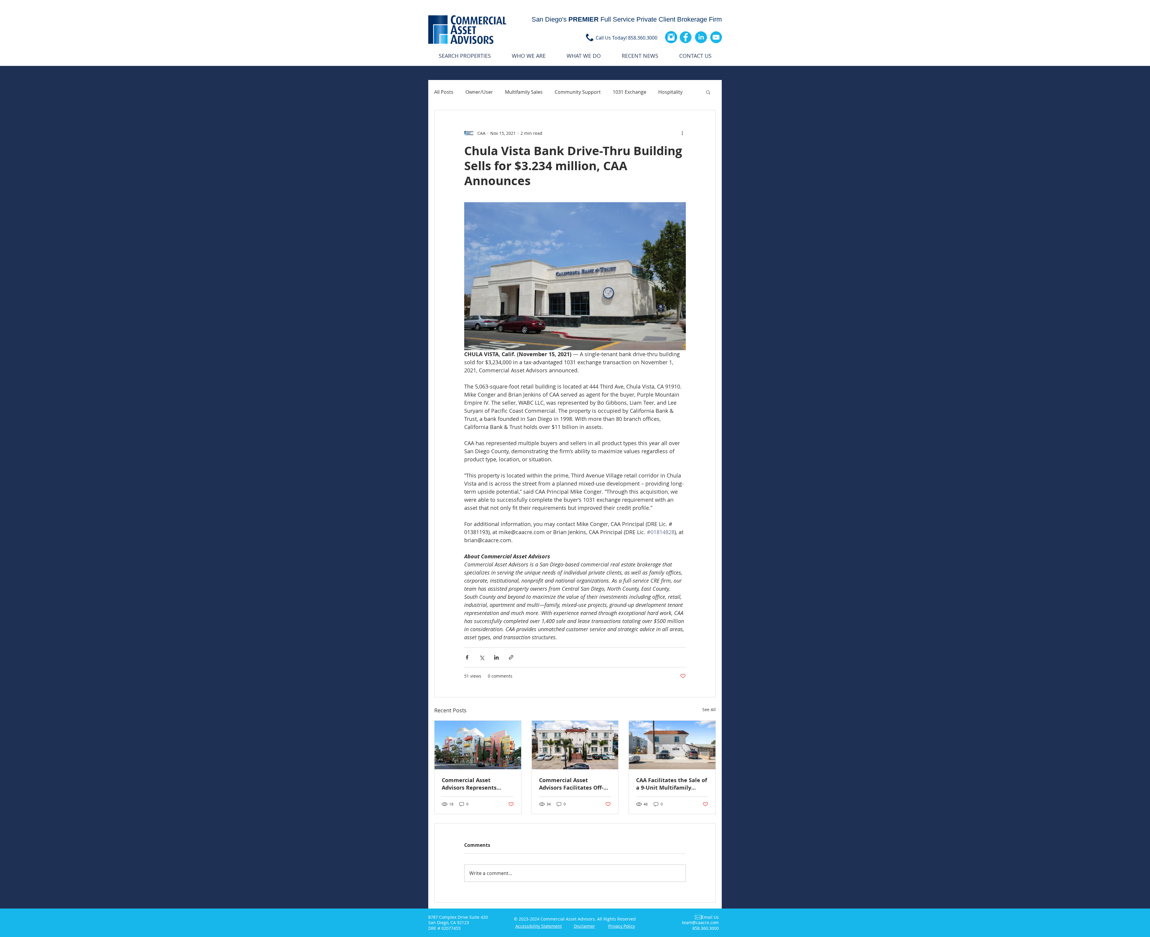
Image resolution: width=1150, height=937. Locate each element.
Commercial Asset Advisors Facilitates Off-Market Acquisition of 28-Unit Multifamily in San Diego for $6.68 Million (573, 783)
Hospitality (670, 92)
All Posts (443, 92)
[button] (708, 92)
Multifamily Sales (524, 92)
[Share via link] (511, 657)
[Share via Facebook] (467, 657)
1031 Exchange (629, 92)
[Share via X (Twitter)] (482, 657)
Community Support (578, 92)
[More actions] (682, 133)
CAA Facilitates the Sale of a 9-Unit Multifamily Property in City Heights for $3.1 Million (671, 783)
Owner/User (479, 92)
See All (709, 709)
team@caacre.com (700, 922)
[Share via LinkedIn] (496, 657)
